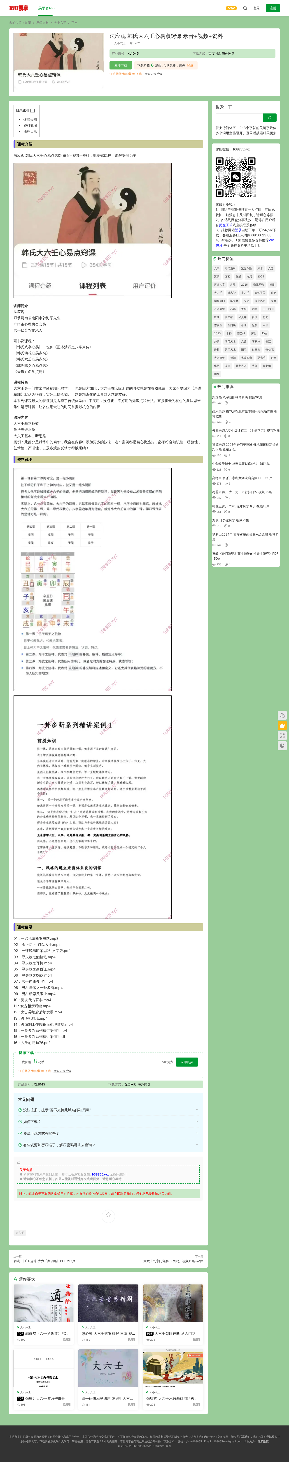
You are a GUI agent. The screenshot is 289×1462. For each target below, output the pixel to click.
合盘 (273, 357)
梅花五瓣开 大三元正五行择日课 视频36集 (242, 492)
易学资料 (45, 8)
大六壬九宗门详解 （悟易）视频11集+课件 (173, 1261)
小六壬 (245, 292)
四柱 (264, 333)
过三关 (256, 349)
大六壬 (38, 155)
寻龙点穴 (241, 365)
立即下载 (120, 65)
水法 (265, 325)
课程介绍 (30, 120)
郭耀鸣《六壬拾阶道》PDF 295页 (42, 1333)
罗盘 (273, 301)
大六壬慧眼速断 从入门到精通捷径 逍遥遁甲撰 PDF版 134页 (172, 1333)
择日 (272, 284)
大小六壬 (120, 43)
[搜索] (245, 8)
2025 (244, 284)
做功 (254, 325)
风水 (260, 268)
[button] (32, 111)
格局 (249, 276)
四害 (254, 309)
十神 (229, 333)
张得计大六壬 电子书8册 (41, 1398)
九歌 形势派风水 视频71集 (230, 520)
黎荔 (268, 341)
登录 (190, 65)
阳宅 (244, 349)
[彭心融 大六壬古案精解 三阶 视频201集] (108, 1303)
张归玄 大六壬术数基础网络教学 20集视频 (172, 1398)
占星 (233, 284)
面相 (227, 276)
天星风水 (230, 349)
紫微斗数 (246, 268)
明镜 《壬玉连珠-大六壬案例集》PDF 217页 (44, 1261)
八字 (216, 268)
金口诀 (232, 325)
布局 (233, 309)
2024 (260, 276)
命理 (244, 325)
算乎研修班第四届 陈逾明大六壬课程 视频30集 (107, 1398)
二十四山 (268, 309)
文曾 (244, 341)
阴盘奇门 (219, 301)
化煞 (216, 365)
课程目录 (30, 131)
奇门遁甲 (230, 268)
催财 (273, 292)
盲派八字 (219, 284)
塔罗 (216, 317)
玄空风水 (260, 301)
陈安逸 (218, 325)
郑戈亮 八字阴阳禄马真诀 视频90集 (237, 397)
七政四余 (246, 357)
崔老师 (267, 365)
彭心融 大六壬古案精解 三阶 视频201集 (107, 1333)
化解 (238, 276)
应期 (246, 301)
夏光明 (261, 357)
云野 (216, 349)
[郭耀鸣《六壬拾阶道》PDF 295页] (44, 1303)
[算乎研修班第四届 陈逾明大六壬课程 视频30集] (108, 1368)
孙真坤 (242, 317)
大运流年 (219, 357)
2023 (217, 333)
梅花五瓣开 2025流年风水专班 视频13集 (241, 506)
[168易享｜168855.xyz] (18, 8)
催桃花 (270, 349)
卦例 (216, 341)
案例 (216, 276)
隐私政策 (263, 1441)
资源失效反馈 (153, 74)
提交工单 (226, 225)
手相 (244, 309)
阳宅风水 (230, 341)
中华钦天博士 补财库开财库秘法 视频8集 (241, 464)
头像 (254, 365)
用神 (216, 374)
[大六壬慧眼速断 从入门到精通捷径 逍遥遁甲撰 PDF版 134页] (173, 1303)
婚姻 (233, 357)
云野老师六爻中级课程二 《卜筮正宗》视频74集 (246, 430)
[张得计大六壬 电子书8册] (44, 1368)
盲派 (254, 317)
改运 (227, 365)
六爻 (271, 268)
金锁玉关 (260, 292)
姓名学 (232, 292)
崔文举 (229, 317)
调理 (253, 333)
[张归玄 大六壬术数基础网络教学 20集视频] (173, 1368)
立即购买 (187, 1062)
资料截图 (30, 125)
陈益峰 (241, 333)
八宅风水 (219, 309)
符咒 (265, 317)
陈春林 (234, 301)
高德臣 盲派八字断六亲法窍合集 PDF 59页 (242, 478)
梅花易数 (258, 284)
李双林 (256, 341)
